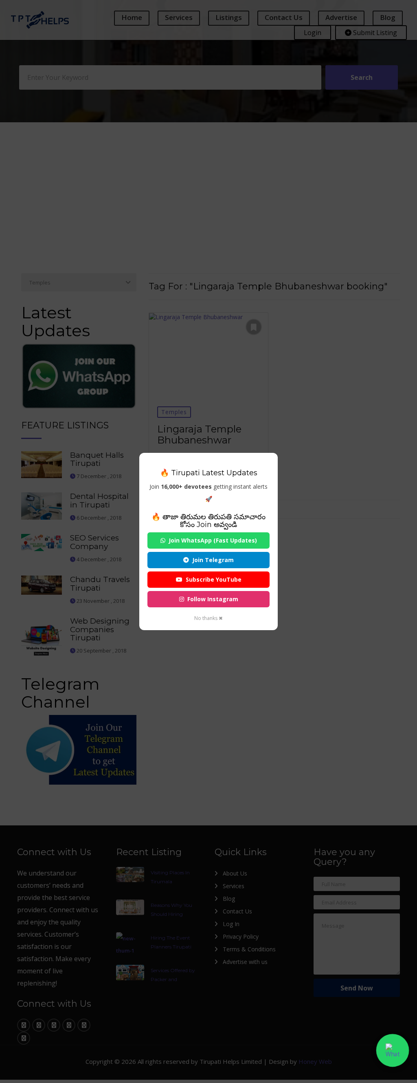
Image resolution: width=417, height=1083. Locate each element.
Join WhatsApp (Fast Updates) (213, 540)
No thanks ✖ (208, 618)
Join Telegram (213, 560)
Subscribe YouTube (213, 579)
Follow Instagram (212, 599)
